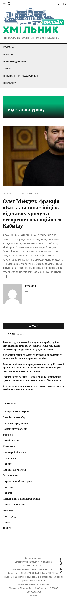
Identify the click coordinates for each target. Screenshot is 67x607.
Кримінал (9, 446)
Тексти (7, 69)
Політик (7, 193)
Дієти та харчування (15, 423)
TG (58, 3)
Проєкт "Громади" (14, 504)
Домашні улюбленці (15, 428)
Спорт (6, 521)
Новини (8, 54)
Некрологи (9, 83)
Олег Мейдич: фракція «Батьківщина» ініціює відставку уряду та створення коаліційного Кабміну (32, 213)
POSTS (33, 291)
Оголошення (10, 475)
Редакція (30, 285)
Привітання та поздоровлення (21, 76)
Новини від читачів (14, 61)
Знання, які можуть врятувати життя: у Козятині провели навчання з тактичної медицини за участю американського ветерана (33, 367)
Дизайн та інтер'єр (14, 417)
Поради (7, 492)
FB (64, 3)
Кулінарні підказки (14, 452)
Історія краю (11, 440)
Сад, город (9, 516)
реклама (8, 510)
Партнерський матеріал (17, 481)
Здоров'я (8, 434)
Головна (8, 47)
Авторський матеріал (16, 411)
